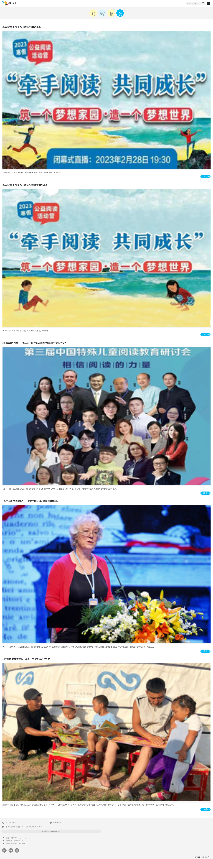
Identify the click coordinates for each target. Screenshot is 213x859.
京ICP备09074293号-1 (203, 857)
